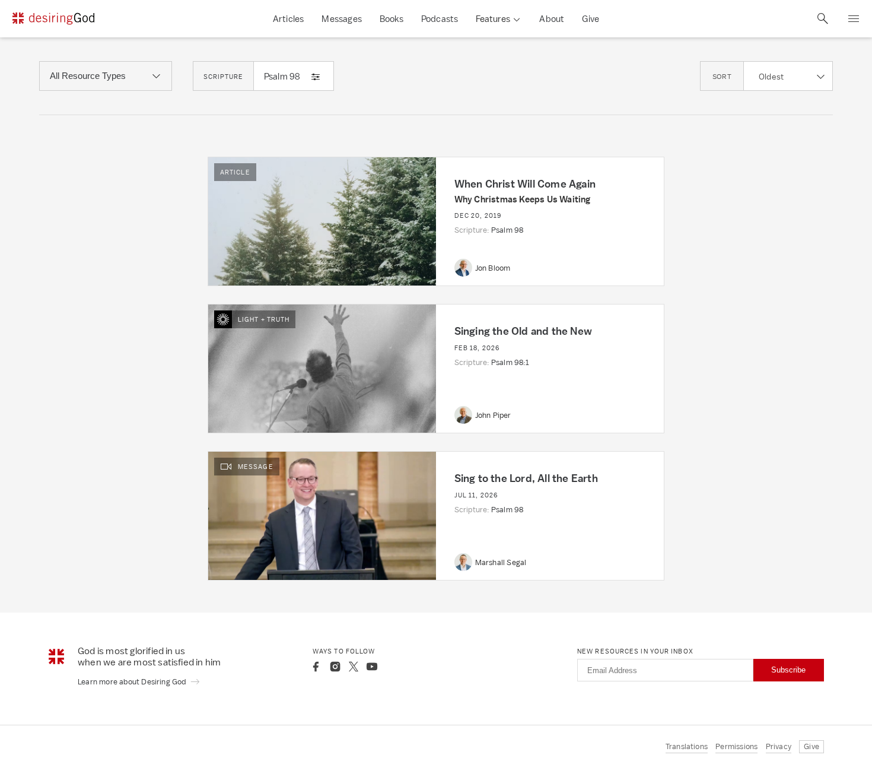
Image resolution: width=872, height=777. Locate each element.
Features (493, 18)
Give (590, 18)
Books (391, 18)
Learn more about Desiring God (133, 682)
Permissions (736, 746)
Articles (288, 18)
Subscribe (788, 669)
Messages (342, 18)
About (551, 18)
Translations (687, 746)
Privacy (778, 746)
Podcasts (440, 18)
